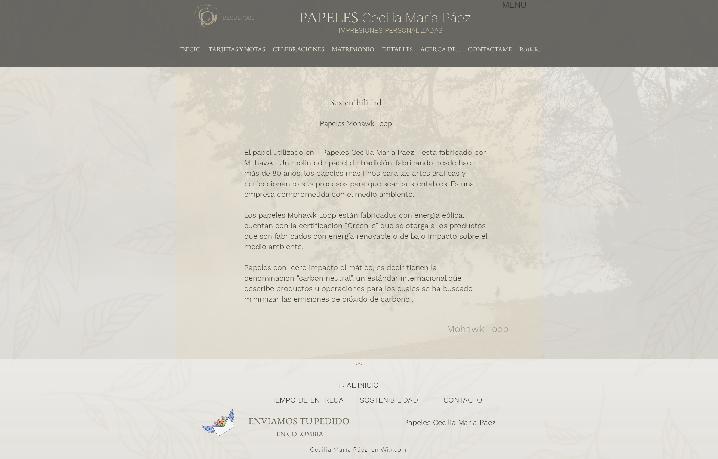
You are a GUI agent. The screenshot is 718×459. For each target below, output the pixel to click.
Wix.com (394, 449)
